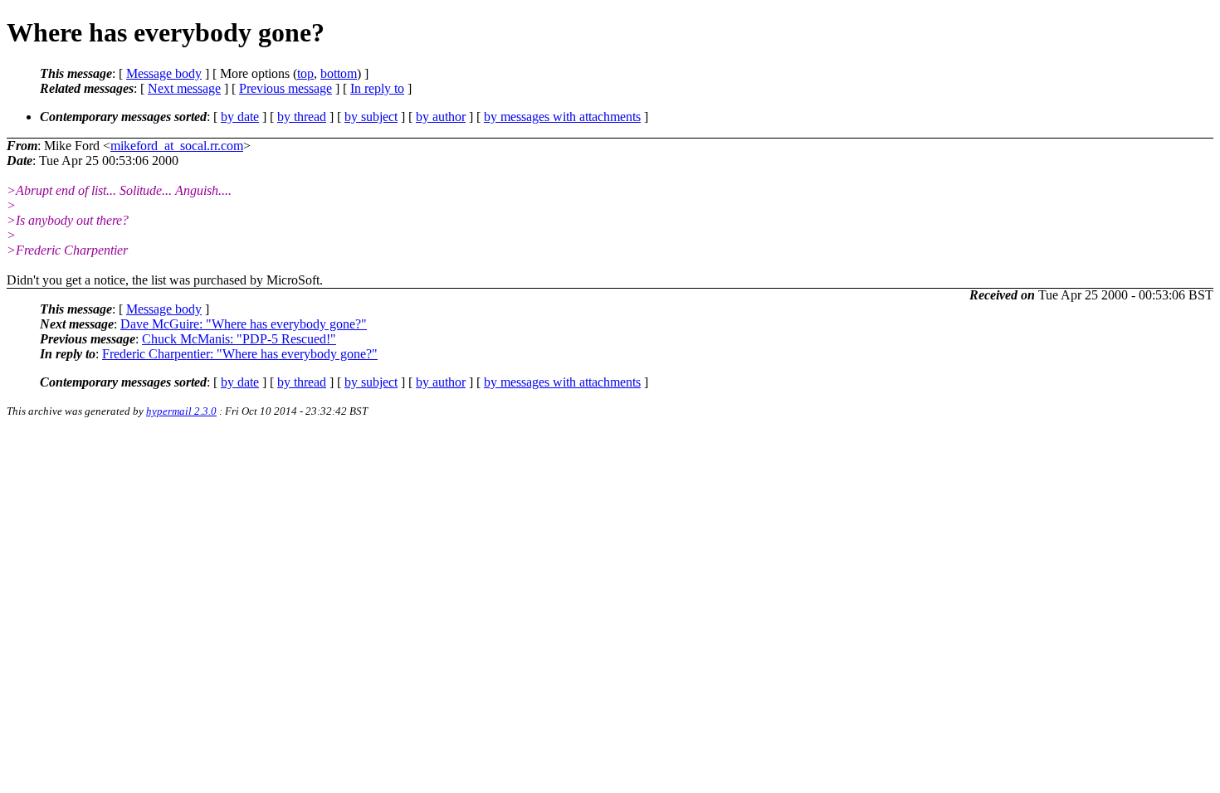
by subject (371, 116)
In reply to (377, 88)
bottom (338, 73)
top (305, 73)
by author (441, 116)
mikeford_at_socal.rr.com (176, 146)
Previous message (285, 88)
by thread (301, 116)
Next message (184, 88)
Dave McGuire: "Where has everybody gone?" (243, 324)
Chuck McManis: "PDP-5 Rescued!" (239, 339)
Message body (164, 73)
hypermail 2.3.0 (181, 411)
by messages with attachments (562, 116)
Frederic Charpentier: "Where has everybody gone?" (240, 354)
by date (240, 116)
